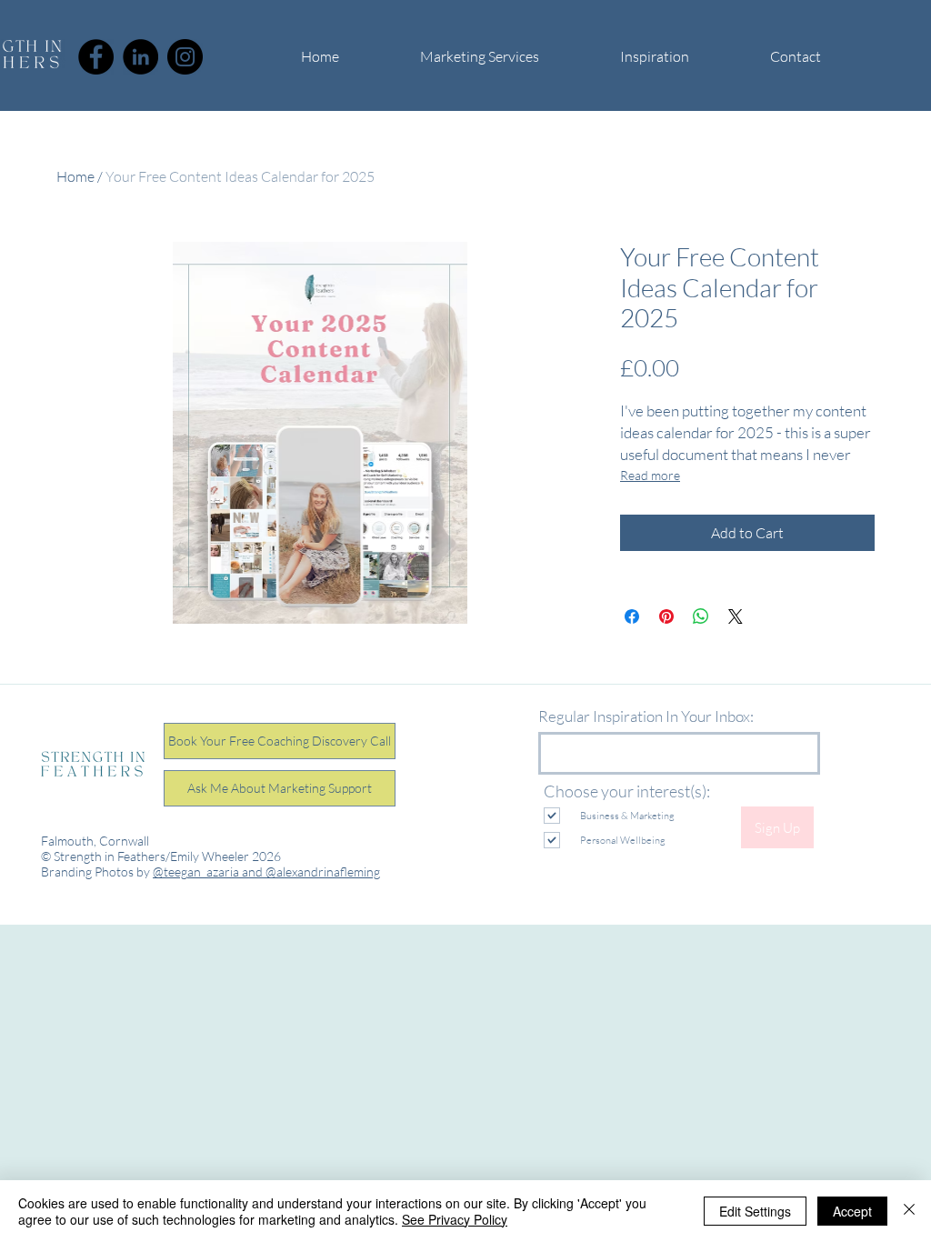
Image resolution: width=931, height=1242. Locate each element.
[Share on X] (735, 616)
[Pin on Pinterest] (666, 616)
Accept (852, 1211)
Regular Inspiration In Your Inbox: (646, 716)
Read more (650, 475)
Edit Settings (755, 1211)
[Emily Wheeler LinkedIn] (140, 57)
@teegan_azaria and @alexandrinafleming (266, 871)
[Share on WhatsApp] (701, 616)
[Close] (909, 1211)
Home (75, 176)
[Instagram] (185, 57)
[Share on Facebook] (632, 616)
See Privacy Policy (454, 1219)
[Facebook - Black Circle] (96, 57)
